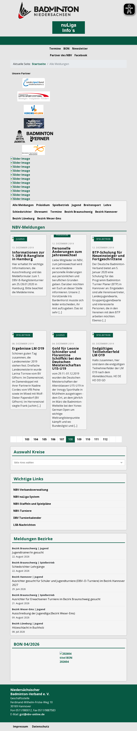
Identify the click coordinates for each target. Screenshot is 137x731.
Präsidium (43, 205)
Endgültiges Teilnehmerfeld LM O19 (105, 351)
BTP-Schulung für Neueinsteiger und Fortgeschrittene (108, 255)
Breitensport (92, 205)
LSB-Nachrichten (24, 525)
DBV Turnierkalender (27, 518)
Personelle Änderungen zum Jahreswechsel (67, 251)
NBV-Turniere (22, 511)
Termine (55, 48)
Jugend (76, 205)
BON (66, 48)
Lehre (107, 205)
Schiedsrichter (22, 212)
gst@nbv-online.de (32, 714)
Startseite (39, 64)
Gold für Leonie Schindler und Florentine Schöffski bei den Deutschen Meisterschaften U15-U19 (66, 358)
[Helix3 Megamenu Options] (15, 41)
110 (88, 439)
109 (79, 439)
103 (27, 439)
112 (105, 439)
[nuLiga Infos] (68, 27)
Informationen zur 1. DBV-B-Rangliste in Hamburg (28, 255)
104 (35, 439)
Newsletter (80, 48)
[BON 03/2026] (68, 664)
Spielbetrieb (60, 205)
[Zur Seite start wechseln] (13, 439)
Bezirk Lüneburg (24, 218)
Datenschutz (40, 726)
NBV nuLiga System (26, 497)
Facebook (81, 55)
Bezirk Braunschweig (78, 212)
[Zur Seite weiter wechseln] (112, 439)
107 (61, 439)
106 (53, 439)
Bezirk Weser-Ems (49, 218)
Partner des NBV (61, 55)
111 (96, 439)
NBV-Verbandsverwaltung (30, 490)
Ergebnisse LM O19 (28, 348)
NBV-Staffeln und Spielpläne (32, 504)
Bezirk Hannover (106, 212)
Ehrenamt (41, 212)
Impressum (20, 726)
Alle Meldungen (23, 205)
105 (44, 439)
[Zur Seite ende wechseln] (119, 439)
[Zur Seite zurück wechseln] (19, 439)
